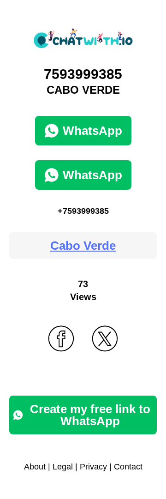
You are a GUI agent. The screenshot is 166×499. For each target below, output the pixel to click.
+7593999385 (83, 211)
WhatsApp (92, 131)
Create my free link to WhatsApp (90, 415)
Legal (63, 466)
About (35, 466)
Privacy (93, 466)
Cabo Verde (83, 246)
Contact (128, 466)
